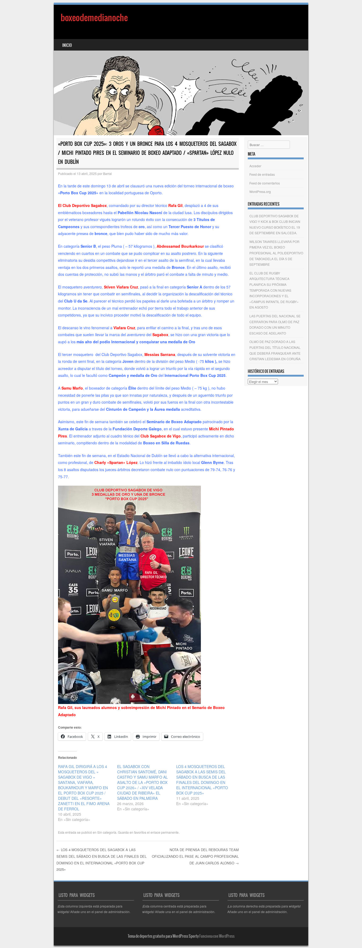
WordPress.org (260, 191)
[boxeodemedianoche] (181, 70)
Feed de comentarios (264, 183)
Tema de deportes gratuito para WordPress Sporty (163, 936)
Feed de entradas (262, 174)
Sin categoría (106, 832)
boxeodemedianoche (94, 17)
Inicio (67, 45)
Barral (107, 173)
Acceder (255, 166)
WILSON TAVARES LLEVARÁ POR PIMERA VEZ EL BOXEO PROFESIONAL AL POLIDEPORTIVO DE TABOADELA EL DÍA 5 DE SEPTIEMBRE (276, 253)
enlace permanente (165, 832)
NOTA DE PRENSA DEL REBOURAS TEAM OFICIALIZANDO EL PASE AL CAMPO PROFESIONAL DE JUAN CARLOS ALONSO (195, 856)
